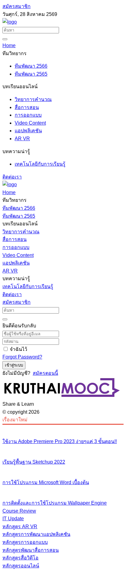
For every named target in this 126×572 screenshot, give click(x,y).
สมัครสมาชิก (16, 6)
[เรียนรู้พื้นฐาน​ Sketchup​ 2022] (63, 449)
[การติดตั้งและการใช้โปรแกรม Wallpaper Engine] (63, 490)
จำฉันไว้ (18, 349)
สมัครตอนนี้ (45, 373)
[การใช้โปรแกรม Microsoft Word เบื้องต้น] (63, 470)
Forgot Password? (22, 356)
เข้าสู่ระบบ (14, 365)
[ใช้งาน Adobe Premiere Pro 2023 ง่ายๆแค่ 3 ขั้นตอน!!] (63, 429)
